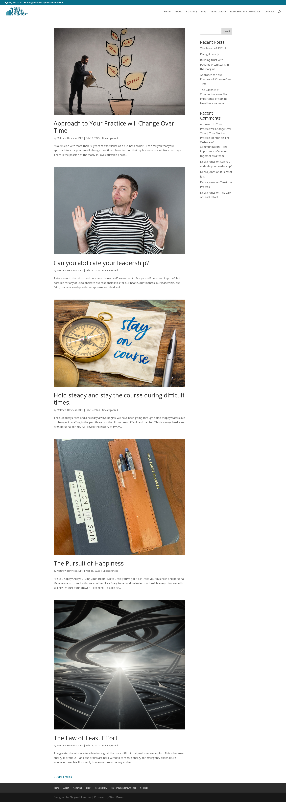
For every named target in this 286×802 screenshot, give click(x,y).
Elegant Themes (80, 797)
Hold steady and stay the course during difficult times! (119, 398)
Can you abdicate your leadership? (101, 263)
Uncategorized (110, 138)
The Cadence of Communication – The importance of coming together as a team (215, 147)
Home (167, 11)
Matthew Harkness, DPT (70, 138)
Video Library (218, 11)
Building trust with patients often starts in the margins (214, 64)
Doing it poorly (209, 54)
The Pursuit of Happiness (89, 563)
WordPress (116, 797)
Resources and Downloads (245, 11)
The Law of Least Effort (86, 738)
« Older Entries (63, 777)
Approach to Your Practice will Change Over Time (114, 126)
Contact (269, 11)
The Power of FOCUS (213, 48)
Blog (203, 11)
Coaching (191, 11)
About (178, 11)
